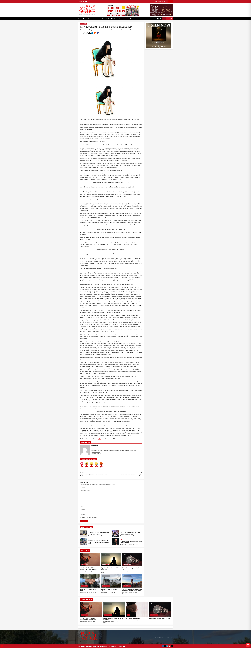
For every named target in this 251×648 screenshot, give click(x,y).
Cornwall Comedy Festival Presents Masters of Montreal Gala (115, 541)
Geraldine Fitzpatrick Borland (107, 571)
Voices (89, 18)
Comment (82, 487)
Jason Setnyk (84, 30)
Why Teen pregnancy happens (133, 618)
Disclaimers (89, 646)
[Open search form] (160, 18)
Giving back (96, 646)
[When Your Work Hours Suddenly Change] (90, 581)
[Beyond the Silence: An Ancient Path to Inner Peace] (111, 559)
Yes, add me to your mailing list (88, 517)
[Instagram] (167, 646)
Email (81, 512)
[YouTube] (169, 646)
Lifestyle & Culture (83, 23)
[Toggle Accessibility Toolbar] (248, 645)
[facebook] (163, 646)
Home (79, 18)
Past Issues (113, 646)
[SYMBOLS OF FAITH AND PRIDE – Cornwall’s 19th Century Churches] (90, 559)
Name (81, 506)
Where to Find (121, 646)
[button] (158, 18)
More (94, 18)
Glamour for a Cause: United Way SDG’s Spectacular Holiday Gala (115, 533)
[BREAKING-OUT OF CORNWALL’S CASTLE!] (111, 581)
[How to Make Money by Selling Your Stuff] (132, 559)
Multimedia (122, 18)
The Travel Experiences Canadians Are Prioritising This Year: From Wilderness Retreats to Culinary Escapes (132, 591)
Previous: (93, 474)
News (84, 18)
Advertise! (113, 18)
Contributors (81, 646)
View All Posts (95, 453)
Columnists (101, 18)
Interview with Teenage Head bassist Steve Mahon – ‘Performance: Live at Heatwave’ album (83, 541)
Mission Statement (105, 646)
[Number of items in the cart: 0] (170, 1)
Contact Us (129, 18)
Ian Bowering (83, 571)
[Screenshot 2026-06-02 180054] (161, 10)
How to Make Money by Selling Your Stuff (160, 618)
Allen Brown (125, 593)
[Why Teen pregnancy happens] (137, 609)
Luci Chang (125, 571)
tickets (99, 438)
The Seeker (129, 619)
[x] (165, 646)
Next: (129, 474)
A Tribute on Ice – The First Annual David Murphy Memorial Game (83, 533)
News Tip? (169, 18)
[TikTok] (172, 646)
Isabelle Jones (83, 592)
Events (107, 18)
